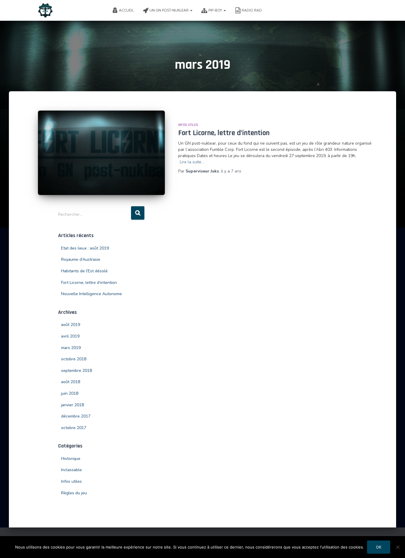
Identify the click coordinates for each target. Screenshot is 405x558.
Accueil (126, 10)
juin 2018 (69, 393)
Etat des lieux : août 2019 (85, 248)
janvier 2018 (72, 405)
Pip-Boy (215, 10)
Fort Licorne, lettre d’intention (224, 133)
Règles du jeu (74, 493)
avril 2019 (70, 336)
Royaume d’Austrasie (80, 259)
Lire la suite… (192, 162)
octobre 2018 (73, 359)
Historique (70, 458)
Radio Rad (252, 10)
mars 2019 (71, 348)
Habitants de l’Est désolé (84, 271)
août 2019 (70, 324)
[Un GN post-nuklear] (45, 10)
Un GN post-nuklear (169, 10)
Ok (378, 547)
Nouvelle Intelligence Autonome (91, 294)
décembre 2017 (75, 416)
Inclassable (71, 470)
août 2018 (70, 382)
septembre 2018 (76, 370)
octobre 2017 (73, 428)
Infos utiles (188, 125)
